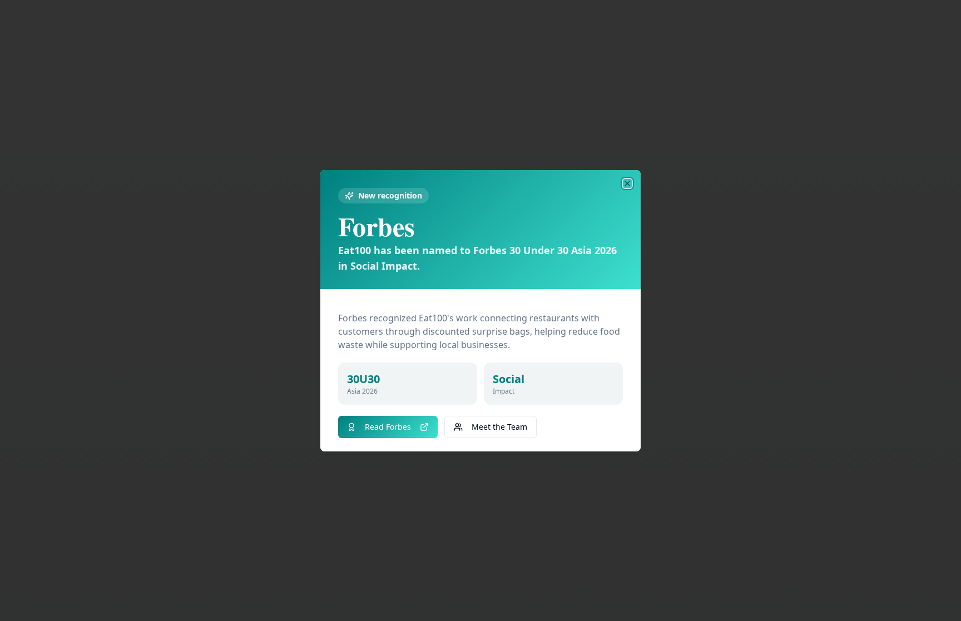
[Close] (627, 183)
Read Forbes (388, 426)
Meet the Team (499, 426)
